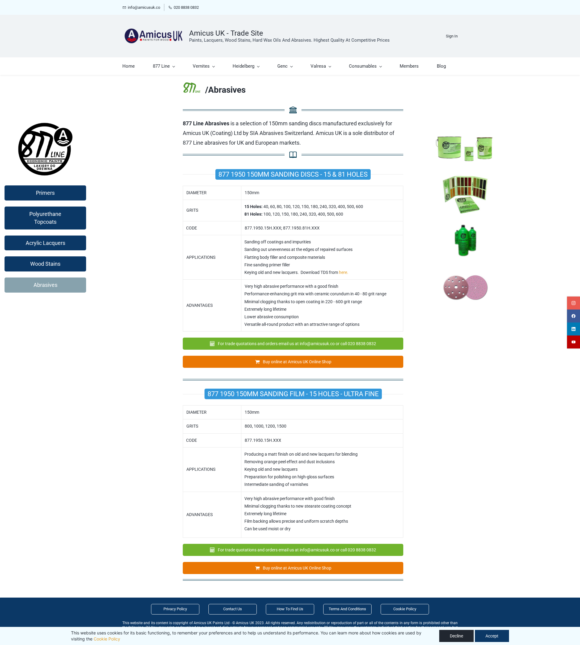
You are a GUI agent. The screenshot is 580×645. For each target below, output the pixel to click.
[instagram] (573, 303)
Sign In (452, 36)
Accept (491, 636)
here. (343, 272)
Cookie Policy (107, 638)
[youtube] (573, 341)
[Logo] (153, 35)
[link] (192, 86)
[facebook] (573, 316)
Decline (456, 636)
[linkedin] (573, 328)
